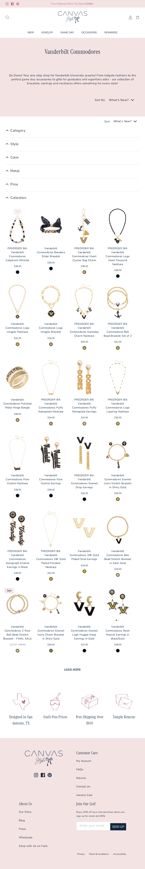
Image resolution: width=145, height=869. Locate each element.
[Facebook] (12, 3)
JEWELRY (47, 32)
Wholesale (25, 837)
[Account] (129, 17)
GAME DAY (67, 32)
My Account (83, 761)
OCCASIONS (89, 32)
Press (22, 829)
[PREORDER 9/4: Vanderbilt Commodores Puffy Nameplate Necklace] (51, 377)
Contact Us (83, 786)
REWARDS (110, 32)
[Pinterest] (17, 3)
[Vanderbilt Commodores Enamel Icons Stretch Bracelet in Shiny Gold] (117, 453)
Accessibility (119, 854)
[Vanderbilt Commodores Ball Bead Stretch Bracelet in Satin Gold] (117, 529)
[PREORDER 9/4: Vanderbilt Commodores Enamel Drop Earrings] (84, 453)
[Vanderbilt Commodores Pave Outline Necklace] (17, 453)
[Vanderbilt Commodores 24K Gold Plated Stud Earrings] (84, 529)
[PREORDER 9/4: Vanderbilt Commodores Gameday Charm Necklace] (84, 301)
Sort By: (100, 100)
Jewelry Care (84, 795)
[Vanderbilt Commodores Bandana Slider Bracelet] (51, 226)
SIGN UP (118, 827)
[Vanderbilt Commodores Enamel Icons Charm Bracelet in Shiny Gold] (51, 604)
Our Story (25, 812)
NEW (31, 32)
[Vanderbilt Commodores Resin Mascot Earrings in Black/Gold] (117, 604)
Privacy (81, 854)
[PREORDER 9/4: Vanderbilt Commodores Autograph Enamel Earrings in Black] (17, 529)
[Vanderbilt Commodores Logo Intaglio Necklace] (17, 301)
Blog (22, 820)
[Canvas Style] (72, 17)
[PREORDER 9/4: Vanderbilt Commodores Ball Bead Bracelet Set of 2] (117, 301)
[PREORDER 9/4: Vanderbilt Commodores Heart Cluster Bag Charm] (84, 226)
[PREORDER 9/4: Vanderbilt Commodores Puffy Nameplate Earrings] (84, 377)
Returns (81, 778)
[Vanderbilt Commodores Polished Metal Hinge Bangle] (17, 377)
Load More (72, 669)
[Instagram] (7, 3)
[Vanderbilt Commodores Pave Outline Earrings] (51, 453)
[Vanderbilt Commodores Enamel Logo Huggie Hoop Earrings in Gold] (84, 604)
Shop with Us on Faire (33, 846)
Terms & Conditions (99, 854)
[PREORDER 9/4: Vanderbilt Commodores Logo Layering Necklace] (117, 377)
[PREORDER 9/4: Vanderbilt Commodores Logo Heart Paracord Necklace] (117, 226)
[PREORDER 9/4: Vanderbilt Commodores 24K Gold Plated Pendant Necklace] (51, 529)
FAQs (79, 769)
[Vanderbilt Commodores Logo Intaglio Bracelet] (51, 301)
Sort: (107, 121)
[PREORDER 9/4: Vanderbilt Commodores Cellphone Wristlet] (17, 226)
